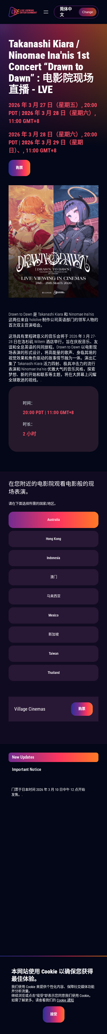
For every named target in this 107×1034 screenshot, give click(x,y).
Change (87, 12)
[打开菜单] (46, 12)
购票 (19, 168)
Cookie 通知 (65, 1000)
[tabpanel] (53, 709)
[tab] (53, 520)
